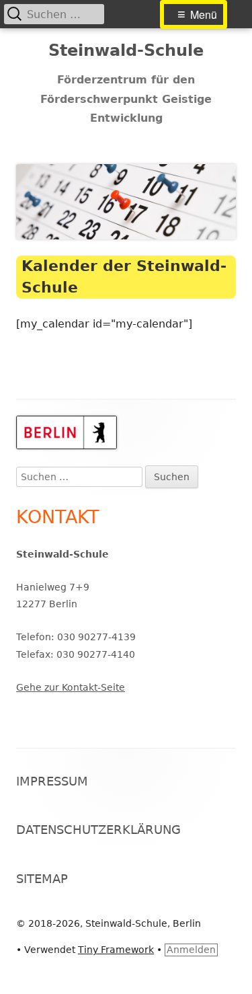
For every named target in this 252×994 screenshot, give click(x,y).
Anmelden (191, 949)
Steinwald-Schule (126, 50)
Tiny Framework (116, 949)
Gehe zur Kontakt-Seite (70, 687)
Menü (203, 14)
